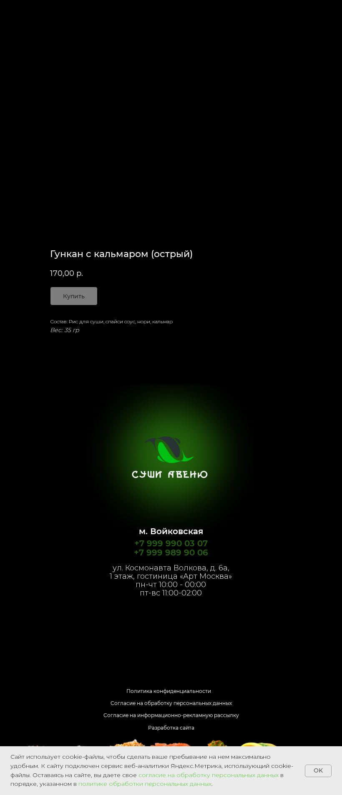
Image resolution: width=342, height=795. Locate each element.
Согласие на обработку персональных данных (171, 703)
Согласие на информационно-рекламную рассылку (171, 715)
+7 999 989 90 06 (171, 553)
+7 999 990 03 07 (171, 543)
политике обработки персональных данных (144, 784)
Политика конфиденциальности (168, 691)
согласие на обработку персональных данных (208, 775)
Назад (22, 12)
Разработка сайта (171, 728)
